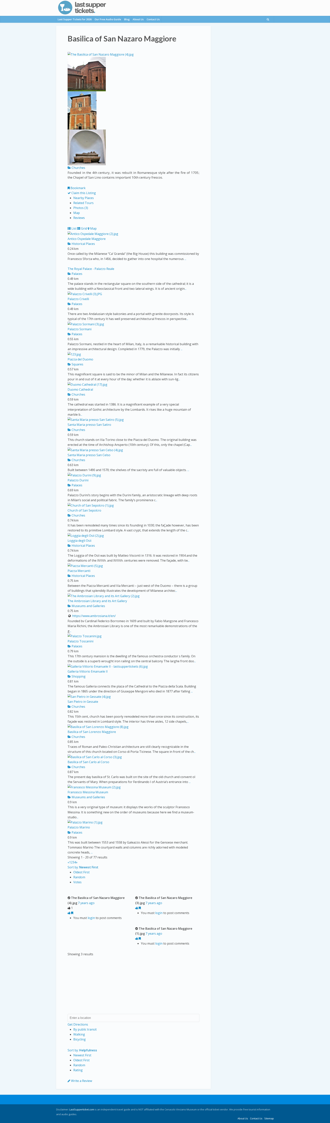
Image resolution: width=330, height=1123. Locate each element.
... (185, 259)
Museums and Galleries (88, 606)
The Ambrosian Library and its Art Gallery (97, 601)
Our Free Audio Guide (108, 19)
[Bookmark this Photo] (72, 913)
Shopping (78, 676)
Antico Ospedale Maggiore (87, 239)
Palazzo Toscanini (80, 641)
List (74, 228)
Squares (77, 364)
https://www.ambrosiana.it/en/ (94, 616)
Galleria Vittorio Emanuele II (88, 671)
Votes (77, 882)
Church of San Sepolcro (84, 510)
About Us (138, 19)
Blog (127, 19)
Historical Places (83, 244)
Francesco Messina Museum (88, 792)
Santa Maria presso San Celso (89, 455)
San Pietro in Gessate (83, 702)
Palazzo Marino (79, 827)
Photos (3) (80, 208)
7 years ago (86, 903)
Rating (78, 1070)
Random (79, 877)
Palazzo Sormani (79, 329)
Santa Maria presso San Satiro (89, 425)
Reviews (79, 218)
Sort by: (83, 867)
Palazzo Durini (78, 480)
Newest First (82, 1055)
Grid (83, 228)
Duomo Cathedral (80, 389)
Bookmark (78, 188)
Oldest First (81, 872)
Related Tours (83, 203)
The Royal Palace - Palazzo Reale (91, 269)
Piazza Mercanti (79, 571)
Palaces (76, 274)
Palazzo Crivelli (78, 299)
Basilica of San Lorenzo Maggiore (92, 732)
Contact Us (153, 19)
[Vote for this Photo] (69, 913)
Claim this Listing (83, 193)
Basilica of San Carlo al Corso (88, 762)
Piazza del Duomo (80, 359)
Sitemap (269, 1118)
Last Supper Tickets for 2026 (74, 19)
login (91, 918)
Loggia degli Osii (79, 540)
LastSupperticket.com (81, 1109)
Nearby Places (83, 198)
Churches (78, 168)
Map (76, 213)
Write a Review (81, 1081)
